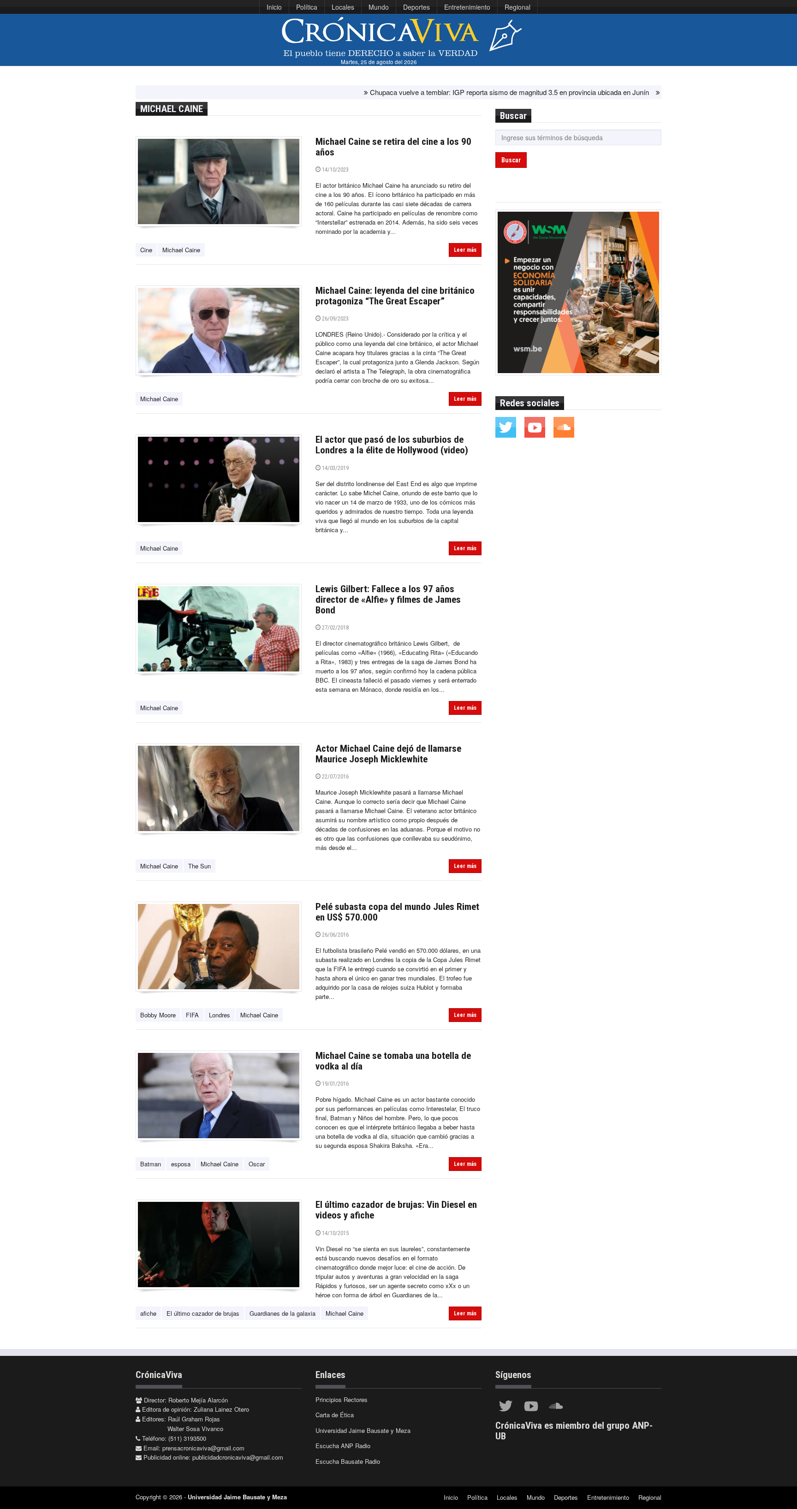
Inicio (274, 7)
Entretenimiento (467, 7)
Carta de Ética (334, 1414)
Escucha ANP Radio (342, 1445)
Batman (150, 1163)
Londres (219, 1014)
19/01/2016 (335, 1084)
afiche (148, 1313)
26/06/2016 (335, 935)
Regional (517, 7)
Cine (146, 249)
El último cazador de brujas (203, 1313)
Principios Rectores (341, 1399)
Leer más (465, 250)
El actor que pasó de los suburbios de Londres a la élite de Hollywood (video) (391, 445)
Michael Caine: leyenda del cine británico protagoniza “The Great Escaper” (395, 296)
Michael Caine (181, 249)
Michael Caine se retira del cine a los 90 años (393, 147)
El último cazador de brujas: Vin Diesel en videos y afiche (396, 1210)
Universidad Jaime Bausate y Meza (362, 1430)
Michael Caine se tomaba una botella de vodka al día (393, 1061)
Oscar (257, 1163)
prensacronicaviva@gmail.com (203, 1448)
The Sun (199, 865)
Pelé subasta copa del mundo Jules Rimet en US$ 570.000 (397, 912)
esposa (180, 1163)
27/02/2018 (335, 627)
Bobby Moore (158, 1014)
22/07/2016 (335, 776)
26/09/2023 (335, 318)
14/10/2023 (335, 169)
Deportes (416, 7)
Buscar (511, 160)
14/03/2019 (335, 468)
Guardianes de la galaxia (282, 1313)
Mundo (379, 7)
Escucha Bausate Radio (347, 1461)
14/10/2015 (335, 1233)
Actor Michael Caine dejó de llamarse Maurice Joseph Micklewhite (388, 754)
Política (306, 7)
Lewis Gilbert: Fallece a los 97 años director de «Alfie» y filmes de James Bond (388, 599)
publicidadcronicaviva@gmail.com (237, 1457)
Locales (343, 7)
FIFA (192, 1014)
